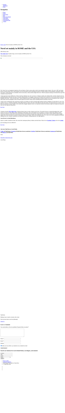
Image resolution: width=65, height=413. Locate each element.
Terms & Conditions (7, 361)
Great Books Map (6, 20)
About (4, 13)
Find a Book (5, 14)
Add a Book (5, 18)
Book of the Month (7, 16)
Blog (4, 15)
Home (4, 12)
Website (2, 343)
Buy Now (3, 107)
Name (2, 338)
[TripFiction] (7, 2)
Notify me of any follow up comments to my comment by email (14, 345)
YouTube (33, 131)
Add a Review (6, 19)
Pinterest (4, 132)
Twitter (2, 131)
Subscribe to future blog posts (6, 137)
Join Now (2, 42)
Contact (4, 21)
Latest (4, 44)
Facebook (13, 131)
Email (2, 341)
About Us (2, 321)
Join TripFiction (46, 401)
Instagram (52, 131)
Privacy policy (6, 360)
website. (61, 120)
